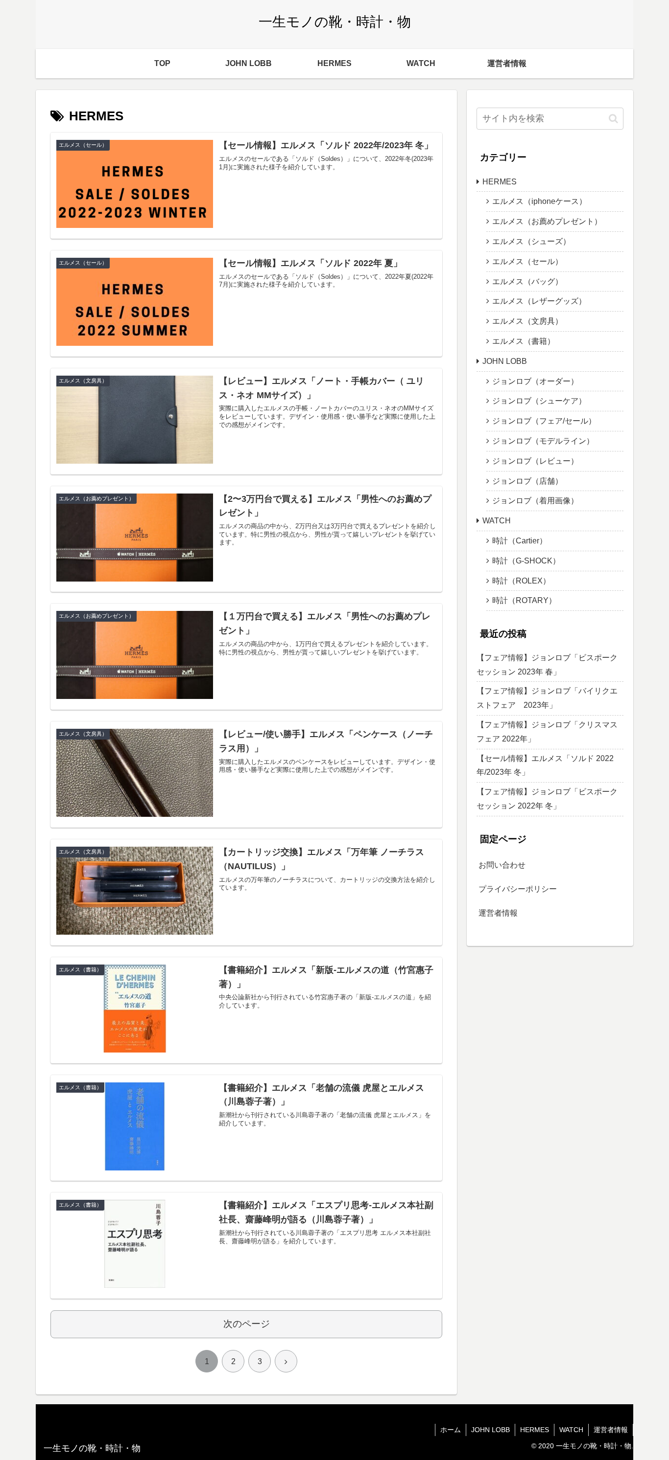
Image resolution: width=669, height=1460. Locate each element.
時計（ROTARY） (524, 600)
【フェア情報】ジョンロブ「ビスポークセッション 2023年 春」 (547, 664)
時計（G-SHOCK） (526, 561)
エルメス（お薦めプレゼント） (547, 221)
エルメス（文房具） (527, 321)
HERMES (499, 182)
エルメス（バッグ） (527, 281)
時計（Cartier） (519, 541)
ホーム (450, 1430)
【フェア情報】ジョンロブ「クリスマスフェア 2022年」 (547, 731)
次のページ (246, 1324)
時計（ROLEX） (521, 581)
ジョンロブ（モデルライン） (543, 441)
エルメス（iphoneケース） (539, 201)
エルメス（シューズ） (531, 241)
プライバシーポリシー (517, 889)
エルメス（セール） (527, 261)
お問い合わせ (502, 865)
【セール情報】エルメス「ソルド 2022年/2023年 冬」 (545, 765)
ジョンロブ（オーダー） (535, 381)
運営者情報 (498, 913)
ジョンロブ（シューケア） (539, 401)
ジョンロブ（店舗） (527, 481)
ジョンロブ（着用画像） (535, 500)
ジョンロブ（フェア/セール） (544, 421)
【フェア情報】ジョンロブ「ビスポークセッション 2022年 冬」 (547, 798)
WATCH (496, 521)
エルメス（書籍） (523, 341)
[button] (613, 118)
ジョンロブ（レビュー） (535, 461)
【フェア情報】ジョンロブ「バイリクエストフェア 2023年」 (547, 698)
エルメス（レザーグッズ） (539, 301)
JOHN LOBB (504, 361)
